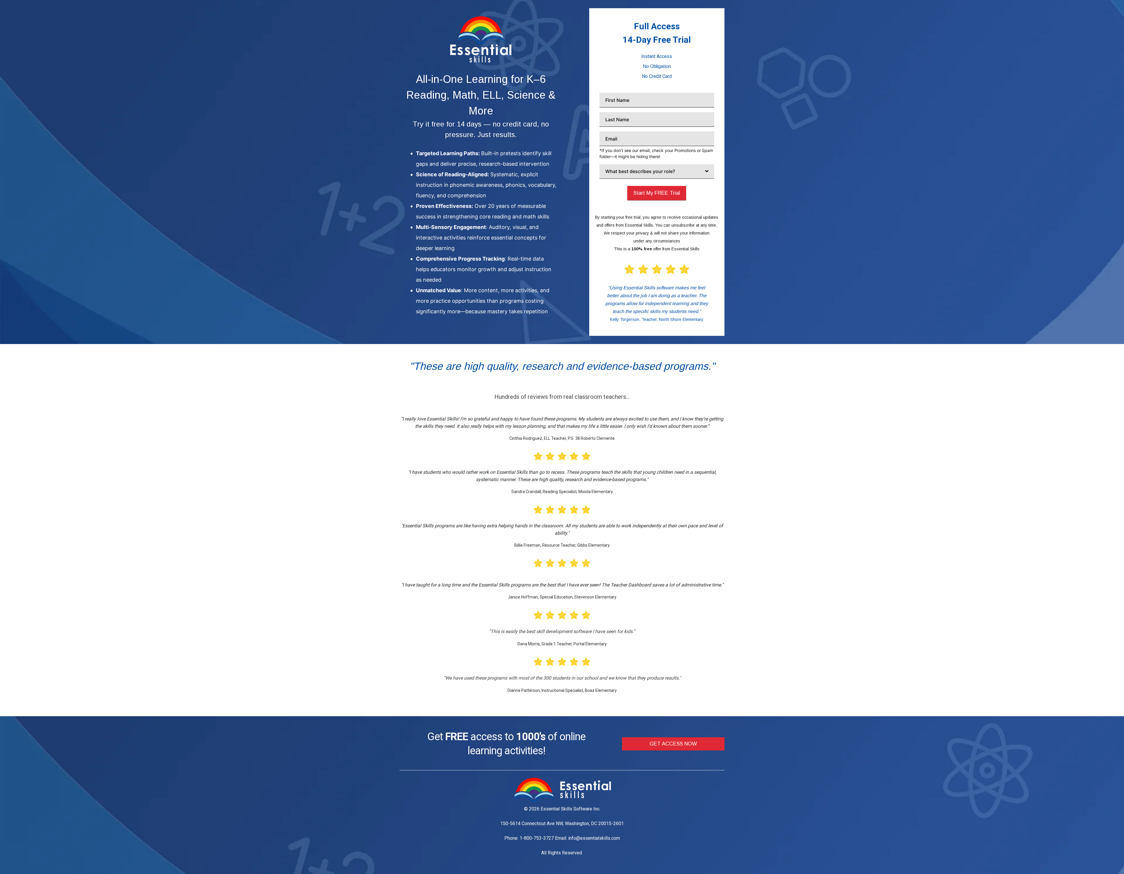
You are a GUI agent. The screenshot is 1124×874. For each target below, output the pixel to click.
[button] (673, 743)
